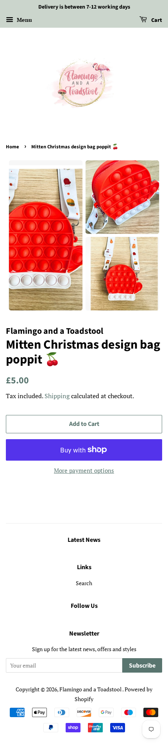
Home (12, 146)
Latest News (84, 540)
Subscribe (142, 665)
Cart (156, 20)
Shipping (57, 396)
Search (84, 583)
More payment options (84, 470)
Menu (23, 19)
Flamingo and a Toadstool (90, 689)
